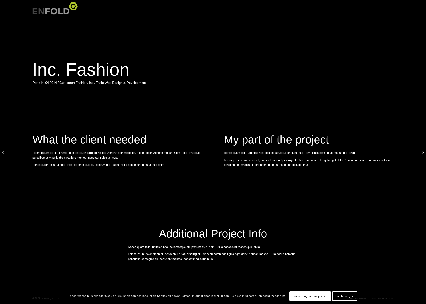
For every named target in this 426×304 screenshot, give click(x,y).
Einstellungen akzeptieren (310, 296)
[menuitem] (388, 11)
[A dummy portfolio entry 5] (3, 152)
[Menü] (388, 11)
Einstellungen (344, 296)
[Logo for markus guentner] (56, 11)
